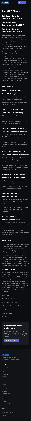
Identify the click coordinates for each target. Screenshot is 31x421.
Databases (4, 376)
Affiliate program (6, 403)
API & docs (4, 369)
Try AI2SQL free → (11, 340)
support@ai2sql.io (7, 313)
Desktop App (5, 374)
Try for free (22, 2)
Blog (3, 386)
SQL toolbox (5, 371)
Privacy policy (5, 406)
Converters (4, 391)
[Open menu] (28, 2)
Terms (3, 408)
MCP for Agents (6, 367)
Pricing (3, 379)
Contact (4, 401)
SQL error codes (6, 393)
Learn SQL (4, 388)
